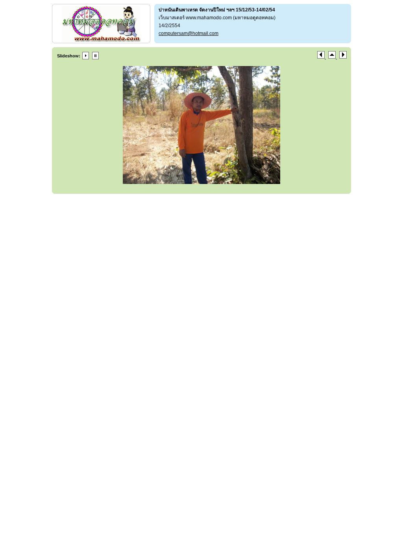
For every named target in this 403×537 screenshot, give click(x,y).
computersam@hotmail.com (188, 33)
